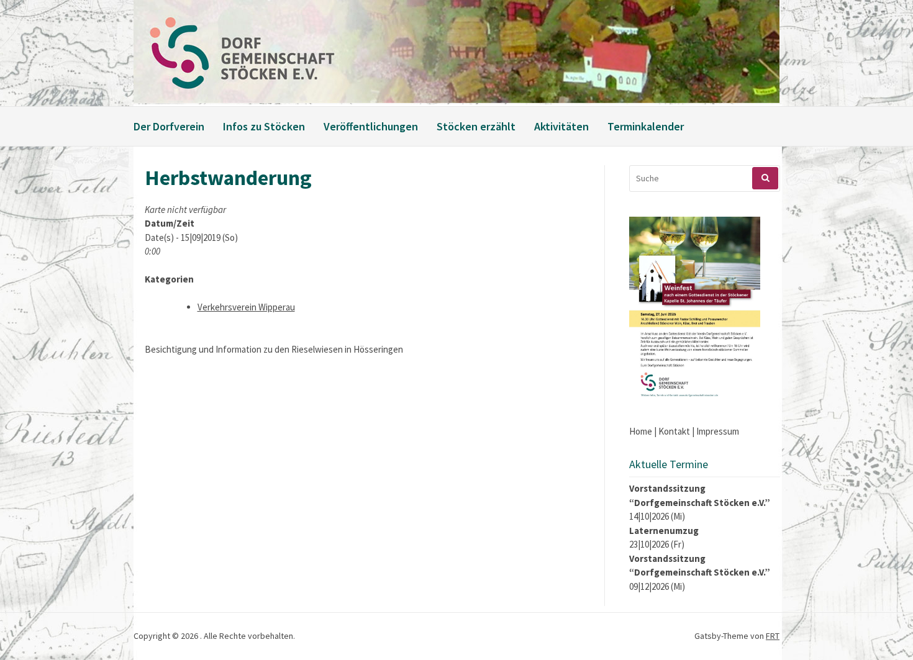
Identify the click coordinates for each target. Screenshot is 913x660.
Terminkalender (645, 126)
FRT (772, 635)
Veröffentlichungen (371, 126)
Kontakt (674, 431)
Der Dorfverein (169, 126)
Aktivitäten (561, 126)
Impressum (717, 431)
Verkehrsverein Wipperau (246, 307)
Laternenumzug (664, 530)
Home (640, 431)
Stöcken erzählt (476, 126)
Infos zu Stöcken (264, 126)
